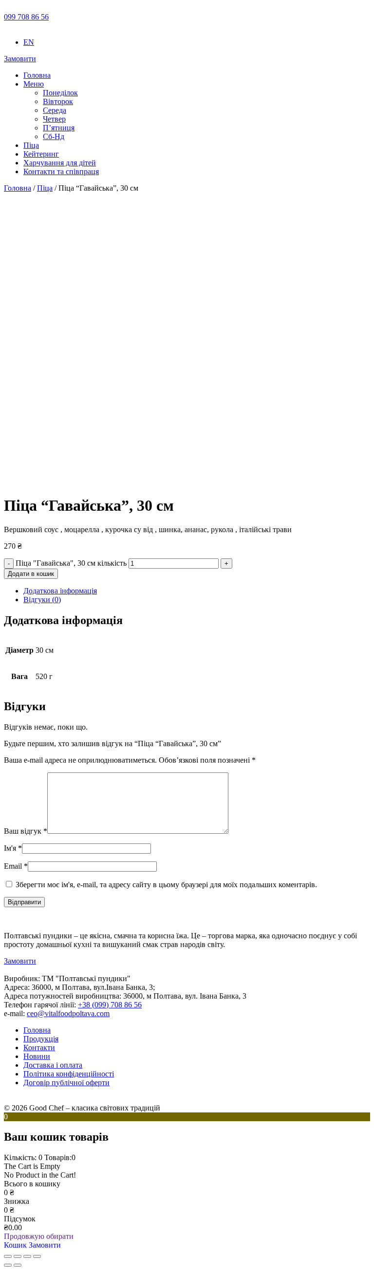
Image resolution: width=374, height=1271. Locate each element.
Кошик (16, 1245)
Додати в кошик (31, 573)
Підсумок (20, 1219)
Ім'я (13, 848)
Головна (37, 75)
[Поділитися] (27, 1256)
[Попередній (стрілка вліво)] (8, 1265)
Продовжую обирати (39, 1236)
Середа (54, 110)
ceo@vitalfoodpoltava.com (68, 1013)
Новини (36, 1056)
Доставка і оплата (52, 1065)
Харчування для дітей (59, 163)
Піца (31, 145)
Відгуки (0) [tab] (42, 599)
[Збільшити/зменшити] (8, 1256)
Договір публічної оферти (66, 1082)
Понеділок (60, 93)
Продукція (40, 1039)
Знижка (16, 1201)
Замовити (20, 58)
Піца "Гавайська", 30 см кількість (71, 563)
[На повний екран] (17, 1256)
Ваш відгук (25, 831)
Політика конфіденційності (68, 1074)
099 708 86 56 (26, 17)
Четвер (54, 119)
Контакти (39, 1047)
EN (28, 42)
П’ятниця (59, 128)
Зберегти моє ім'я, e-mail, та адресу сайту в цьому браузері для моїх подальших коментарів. (166, 884)
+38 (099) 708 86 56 (110, 1005)
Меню (33, 84)
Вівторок (58, 101)
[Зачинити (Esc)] (37, 1256)
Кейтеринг (41, 154)
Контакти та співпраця (61, 171)
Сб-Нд (53, 136)
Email (16, 866)
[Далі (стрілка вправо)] (17, 1265)
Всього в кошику (32, 1184)
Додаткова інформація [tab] (60, 591)
